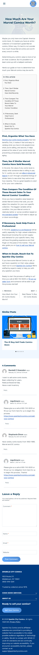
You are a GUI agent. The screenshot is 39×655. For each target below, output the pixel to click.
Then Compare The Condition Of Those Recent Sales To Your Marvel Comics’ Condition (12, 103)
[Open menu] (4, 3)
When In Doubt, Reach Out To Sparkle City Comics (12, 126)
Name (6, 534)
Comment (7, 506)
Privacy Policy (14, 622)
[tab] (15, 351)
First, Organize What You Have (12, 81)
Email (5, 543)
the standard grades (10, 215)
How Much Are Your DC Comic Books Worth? (10, 295)
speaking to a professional (21, 230)
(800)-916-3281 (8, 582)
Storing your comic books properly (15, 140)
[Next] (33, 333)
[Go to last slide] (5, 333)
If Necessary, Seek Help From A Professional (11, 116)
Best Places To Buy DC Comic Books (29, 294)
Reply (5, 390)
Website (6, 552)
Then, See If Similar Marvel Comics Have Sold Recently (11, 90)
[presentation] (19, 327)
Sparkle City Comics (24, 266)
